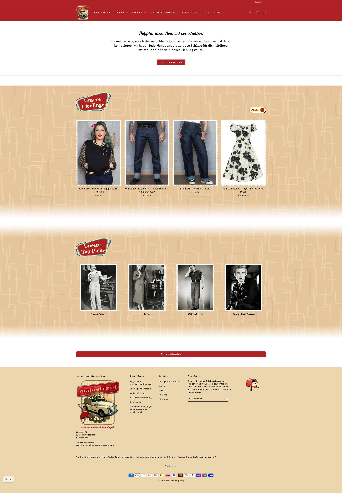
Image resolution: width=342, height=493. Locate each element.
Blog (218, 12)
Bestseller (102, 12)
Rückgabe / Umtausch (169, 381)
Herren (137, 12)
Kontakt (163, 395)
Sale (206, 12)
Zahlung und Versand (140, 389)
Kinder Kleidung (163, 12)
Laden (162, 386)
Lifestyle (189, 12)
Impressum (135, 402)
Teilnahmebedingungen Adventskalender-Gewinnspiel (141, 409)
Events (162, 390)
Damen (120, 12)
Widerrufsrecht (137, 393)
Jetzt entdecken (171, 62)
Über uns (163, 399)
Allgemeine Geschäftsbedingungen (141, 383)
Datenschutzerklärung (141, 398)
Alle (254, 110)
